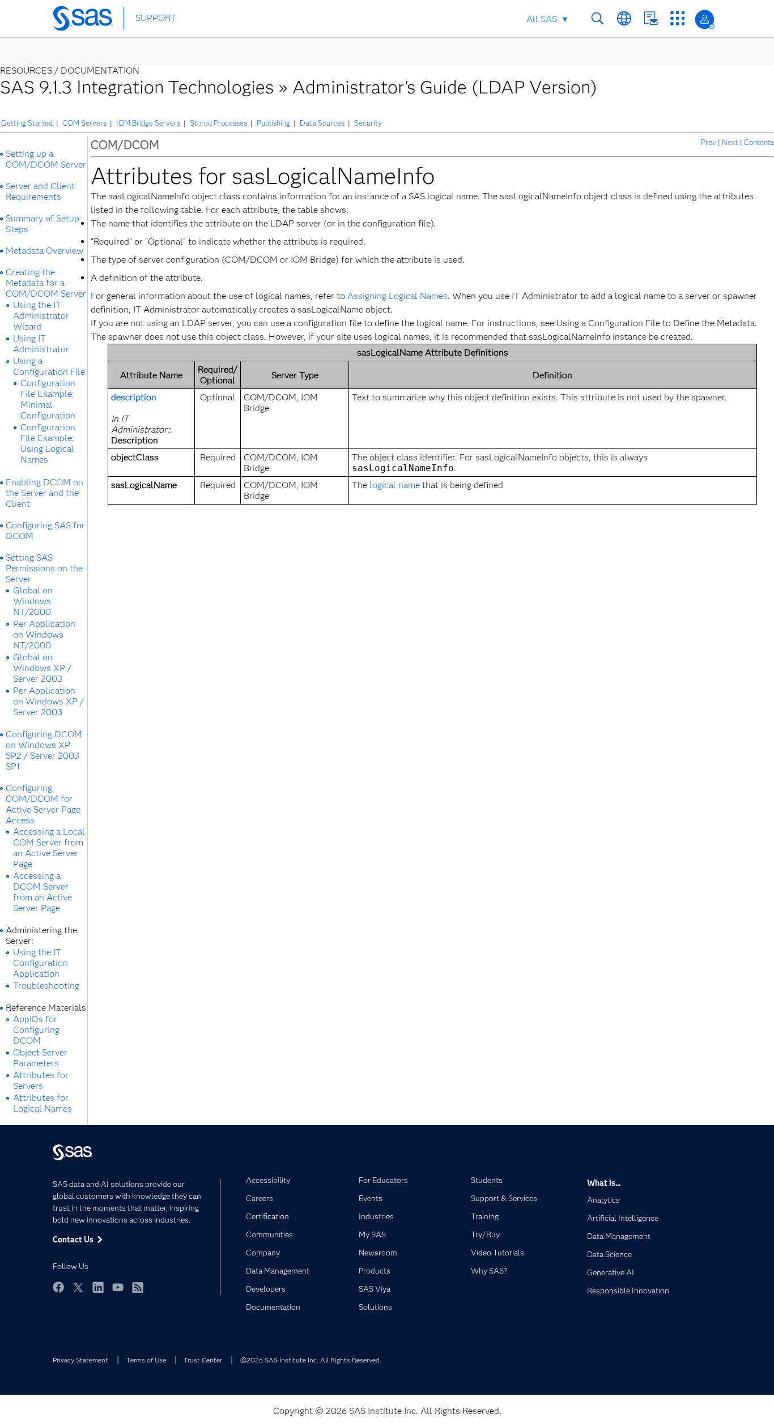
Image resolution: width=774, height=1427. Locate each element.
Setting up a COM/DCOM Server (46, 159)
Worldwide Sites (624, 18)
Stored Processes (218, 122)
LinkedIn (98, 1287)
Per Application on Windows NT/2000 (44, 634)
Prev (708, 142)
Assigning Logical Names (397, 295)
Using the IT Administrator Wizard (41, 316)
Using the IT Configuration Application (40, 963)
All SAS (541, 19)
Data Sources (322, 122)
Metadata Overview (44, 250)
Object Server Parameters (40, 1058)
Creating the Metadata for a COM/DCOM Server (46, 283)
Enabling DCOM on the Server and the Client (44, 493)
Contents (759, 142)
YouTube (118, 1287)
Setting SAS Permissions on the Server (44, 568)
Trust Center (203, 1360)
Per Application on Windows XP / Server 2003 (48, 701)
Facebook (58, 1287)
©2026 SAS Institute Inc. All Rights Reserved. (310, 1360)
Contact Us (651, 18)
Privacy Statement (80, 1360)
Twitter (78, 1287)
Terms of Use (146, 1360)
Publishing (273, 122)
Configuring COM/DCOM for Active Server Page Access (43, 804)
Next (730, 142)
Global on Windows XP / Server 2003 (42, 668)
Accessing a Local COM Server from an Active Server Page (49, 847)
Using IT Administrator (41, 343)
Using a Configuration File (49, 366)
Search (597, 18)
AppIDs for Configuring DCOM (36, 1030)
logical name (394, 485)
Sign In (705, 19)
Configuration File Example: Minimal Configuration (47, 399)
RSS (137, 1287)
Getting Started (27, 122)
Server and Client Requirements (40, 191)
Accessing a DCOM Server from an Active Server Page (42, 891)
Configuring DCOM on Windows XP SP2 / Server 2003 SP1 (44, 750)
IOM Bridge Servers (148, 122)
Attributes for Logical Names (42, 1103)
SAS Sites (677, 18)
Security (368, 122)
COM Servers (84, 122)
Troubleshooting (46, 985)
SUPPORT (155, 17)
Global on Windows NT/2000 (33, 601)
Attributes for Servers (41, 1080)
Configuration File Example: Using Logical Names (47, 443)
